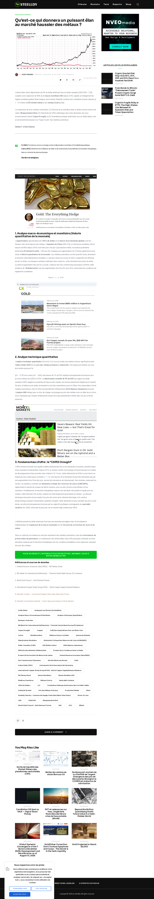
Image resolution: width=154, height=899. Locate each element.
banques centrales (25, 620)
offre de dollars (24, 685)
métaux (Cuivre (46, 680)
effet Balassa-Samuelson (73, 645)
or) (39, 685)
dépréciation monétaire (27, 640)
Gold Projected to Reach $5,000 (84, 845)
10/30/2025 (27, 764)
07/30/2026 (84, 841)
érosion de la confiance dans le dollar (68, 650)
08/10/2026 (27, 841)
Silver (88, 690)
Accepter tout (19, 894)
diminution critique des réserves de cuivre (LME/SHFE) (65, 640)
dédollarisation (36, 635)
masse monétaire (44, 675)
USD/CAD (32, 700)
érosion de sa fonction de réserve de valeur (35, 655)
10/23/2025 (27, 806)
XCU (70, 705)
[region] (29, 880)
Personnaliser (20, 888)
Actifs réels (22, 610)
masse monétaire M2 (66, 675)
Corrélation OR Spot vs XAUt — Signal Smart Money (27, 811)
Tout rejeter (41, 888)
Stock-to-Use (83, 695)
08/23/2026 (119, 115)
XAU (60, 705)
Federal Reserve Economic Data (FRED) (75, 655)
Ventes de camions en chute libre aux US (56, 773)
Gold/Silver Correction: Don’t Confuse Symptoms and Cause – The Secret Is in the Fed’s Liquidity (55, 847)
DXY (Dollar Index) (49, 645)
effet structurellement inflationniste (32, 650)
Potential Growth (24, 690)
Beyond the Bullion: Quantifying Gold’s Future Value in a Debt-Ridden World (84, 812)
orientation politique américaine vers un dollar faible (68, 685)
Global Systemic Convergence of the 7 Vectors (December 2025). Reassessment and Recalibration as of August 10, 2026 (27, 850)
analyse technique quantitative (69, 615)
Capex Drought (24, 630)
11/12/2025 (55, 806)
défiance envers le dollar (59, 635)
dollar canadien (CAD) (27, 645)
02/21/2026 (84, 769)
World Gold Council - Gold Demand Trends (34, 705)
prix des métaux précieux (48, 690)
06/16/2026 (84, 806)
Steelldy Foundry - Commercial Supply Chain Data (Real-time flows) (44, 695)
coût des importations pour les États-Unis (66, 630)
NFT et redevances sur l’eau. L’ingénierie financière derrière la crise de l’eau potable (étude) (56, 814)
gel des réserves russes (57, 660)
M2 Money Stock (24, 675)
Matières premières (25, 680)
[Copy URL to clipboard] (80, 80)
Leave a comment (54, 732)
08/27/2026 (119, 98)
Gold (76, 660)
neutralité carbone (66, 680)
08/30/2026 (119, 84)
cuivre (20, 635)
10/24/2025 (56, 841)
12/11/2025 (55, 769)
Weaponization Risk (50, 700)
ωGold (81, 705)
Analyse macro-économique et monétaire (34, 615)
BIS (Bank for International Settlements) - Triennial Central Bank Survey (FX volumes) (50, 625)
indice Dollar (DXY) (25, 665)
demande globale (83, 635)
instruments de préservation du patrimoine (56, 665)
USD (19, 700)
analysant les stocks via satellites (47, 610)
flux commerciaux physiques (29, 660)
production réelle (72, 690)
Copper (40, 630)
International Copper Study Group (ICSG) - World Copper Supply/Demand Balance (49, 670)
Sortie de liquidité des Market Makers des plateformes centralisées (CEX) (27, 770)
